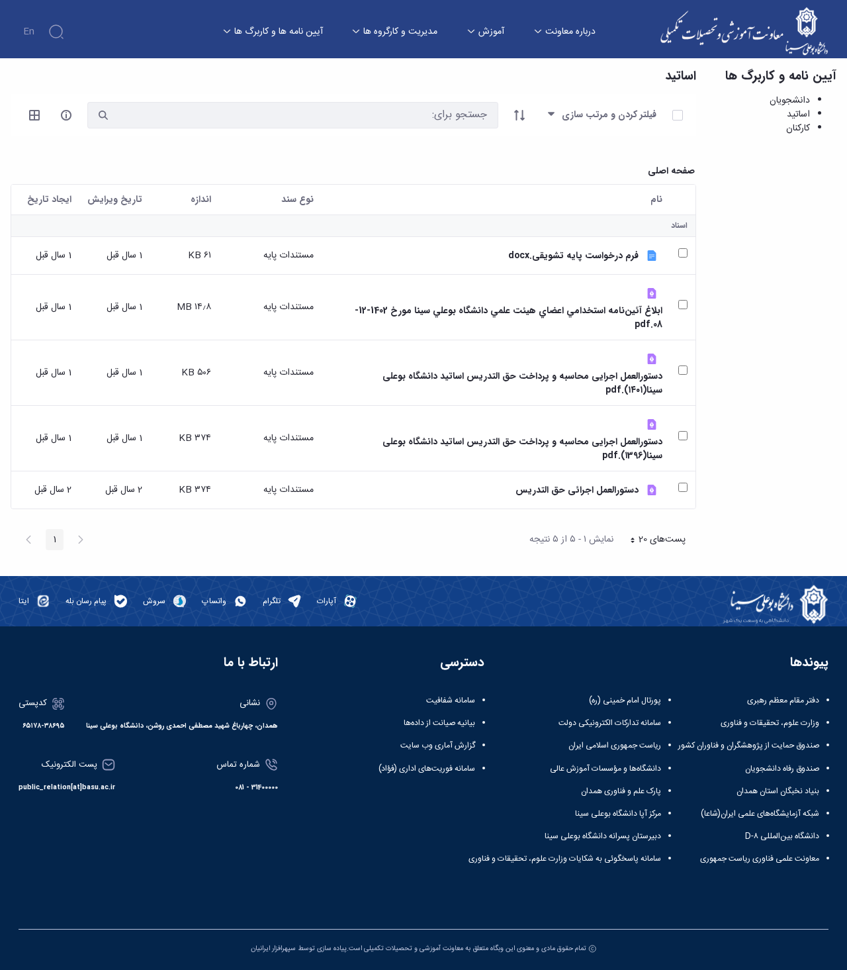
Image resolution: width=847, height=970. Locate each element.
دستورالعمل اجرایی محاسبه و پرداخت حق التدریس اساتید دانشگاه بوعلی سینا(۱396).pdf (522, 449)
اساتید (798, 114)
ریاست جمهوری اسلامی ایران (614, 745)
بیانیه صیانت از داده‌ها (439, 723)
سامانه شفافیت (450, 700)
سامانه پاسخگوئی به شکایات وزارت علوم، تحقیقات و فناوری (564, 858)
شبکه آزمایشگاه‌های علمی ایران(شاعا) (760, 813)
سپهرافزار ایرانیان (273, 948)
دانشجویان (790, 101)
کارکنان (798, 128)
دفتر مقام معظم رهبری (783, 700)
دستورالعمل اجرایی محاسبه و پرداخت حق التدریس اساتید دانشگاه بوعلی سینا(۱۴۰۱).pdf (522, 383)
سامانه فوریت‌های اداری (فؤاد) (427, 768)
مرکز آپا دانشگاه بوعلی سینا (618, 813)
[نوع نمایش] (34, 115)
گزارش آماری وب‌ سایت (437, 745)
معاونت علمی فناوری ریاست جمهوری (759, 858)
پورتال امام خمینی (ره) (625, 700)
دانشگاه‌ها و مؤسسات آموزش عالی (605, 768)
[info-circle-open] (66, 115)
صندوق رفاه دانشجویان (782, 768)
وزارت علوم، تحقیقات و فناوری (770, 723)
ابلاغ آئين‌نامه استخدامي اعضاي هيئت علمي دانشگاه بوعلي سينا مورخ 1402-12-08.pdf (508, 318)
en (28, 32)
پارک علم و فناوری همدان (621, 791)
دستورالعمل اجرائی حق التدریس (577, 490)
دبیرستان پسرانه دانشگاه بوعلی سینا (603, 836)
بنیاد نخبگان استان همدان (777, 791)
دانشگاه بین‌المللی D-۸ (782, 836)
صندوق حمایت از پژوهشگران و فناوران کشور (748, 745)
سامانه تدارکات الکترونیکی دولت (609, 723)
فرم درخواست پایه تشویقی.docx (573, 256)
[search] (103, 115)
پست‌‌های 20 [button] (654, 541)
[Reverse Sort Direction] (519, 115)
